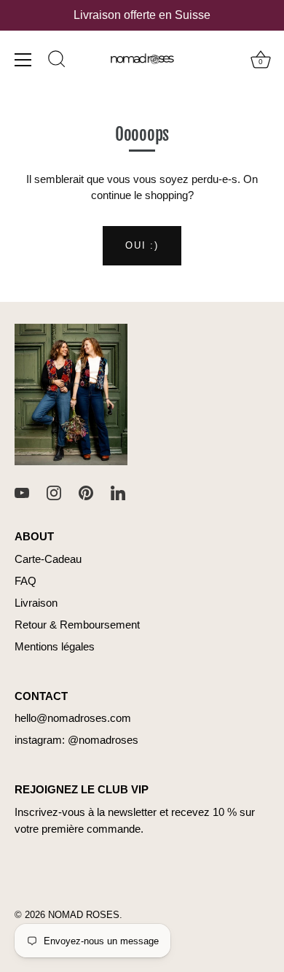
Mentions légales (55, 646)
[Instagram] (54, 492)
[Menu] (23, 60)
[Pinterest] (86, 492)
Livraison (36, 602)
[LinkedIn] (118, 492)
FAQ (25, 581)
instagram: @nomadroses (76, 740)
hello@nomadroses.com (73, 718)
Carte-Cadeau (48, 559)
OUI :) (141, 245)
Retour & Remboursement (77, 624)
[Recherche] (57, 61)
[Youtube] (22, 492)
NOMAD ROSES (83, 914)
